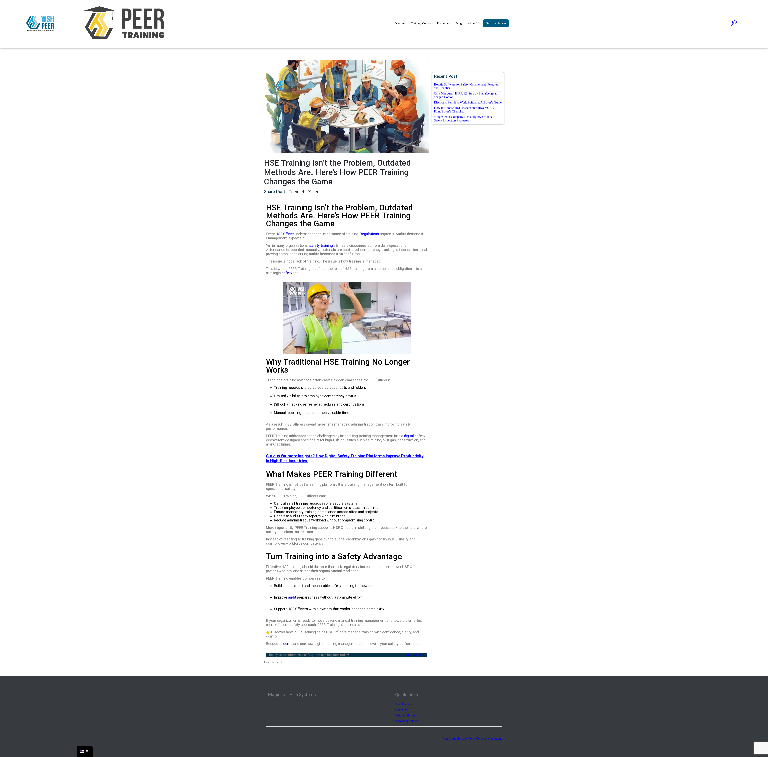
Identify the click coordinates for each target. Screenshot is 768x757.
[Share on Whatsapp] (292, 192)
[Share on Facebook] (305, 192)
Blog (459, 23)
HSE (279, 234)
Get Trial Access (496, 23)
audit (292, 597)
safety (287, 273)
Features (400, 23)
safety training (321, 245)
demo (287, 644)
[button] (734, 23)
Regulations (369, 234)
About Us (474, 23)
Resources (443, 23)
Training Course (421, 23)
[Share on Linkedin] (318, 192)
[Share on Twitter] (311, 192)
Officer (288, 234)
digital (409, 436)
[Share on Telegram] (298, 192)
